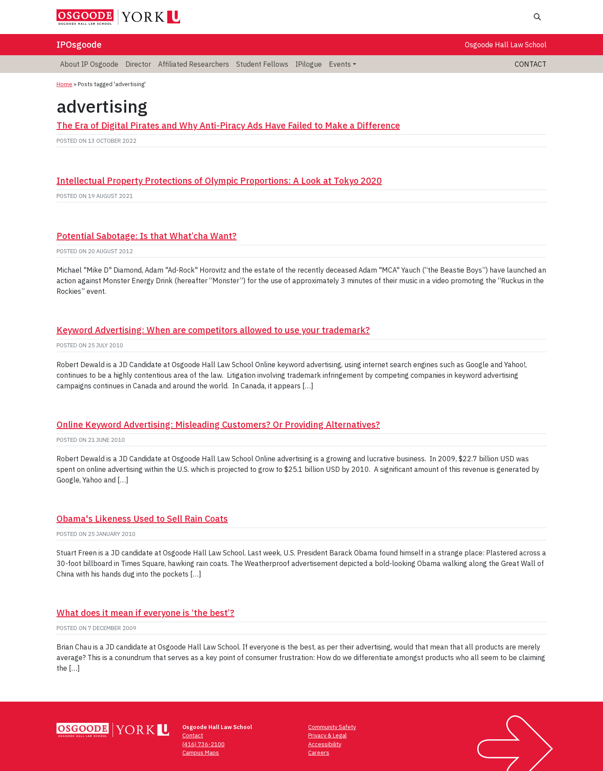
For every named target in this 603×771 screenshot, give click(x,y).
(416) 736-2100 (203, 744)
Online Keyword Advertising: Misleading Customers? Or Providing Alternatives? (218, 424)
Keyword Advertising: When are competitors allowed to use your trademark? (213, 330)
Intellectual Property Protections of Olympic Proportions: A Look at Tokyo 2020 (219, 180)
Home (64, 84)
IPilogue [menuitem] (308, 64)
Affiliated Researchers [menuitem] (193, 64)
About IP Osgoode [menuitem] (89, 64)
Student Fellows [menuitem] (262, 64)
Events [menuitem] (340, 64)
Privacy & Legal (327, 735)
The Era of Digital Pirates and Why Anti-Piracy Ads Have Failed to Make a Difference (228, 125)
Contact (530, 64)
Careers (318, 752)
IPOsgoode (79, 44)
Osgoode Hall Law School (505, 44)
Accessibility (324, 744)
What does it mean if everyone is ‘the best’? (145, 613)
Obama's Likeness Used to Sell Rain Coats (142, 518)
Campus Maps (200, 752)
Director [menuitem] (138, 64)
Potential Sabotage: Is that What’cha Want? (147, 236)
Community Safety (332, 727)
